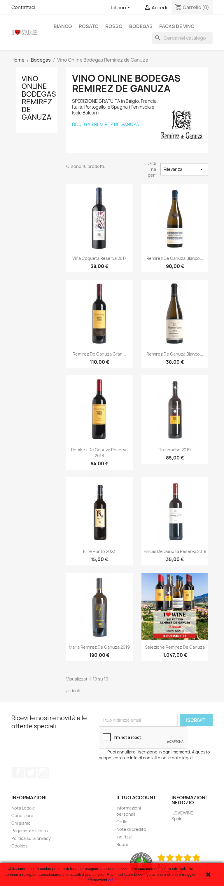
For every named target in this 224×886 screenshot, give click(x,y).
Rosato (89, 26)
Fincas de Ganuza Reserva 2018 (175, 551)
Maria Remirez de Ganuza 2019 (99, 647)
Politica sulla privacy (31, 838)
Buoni (122, 844)
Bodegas (141, 26)
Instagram (43, 772)
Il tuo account (136, 797)
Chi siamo (21, 823)
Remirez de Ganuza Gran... (99, 354)
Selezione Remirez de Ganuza (175, 647)
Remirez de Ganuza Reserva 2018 (99, 452)
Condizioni (22, 815)
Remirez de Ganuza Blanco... (174, 258)
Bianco (63, 26)
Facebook (18, 772)
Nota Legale (23, 808)
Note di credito (131, 829)
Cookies (19, 846)
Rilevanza (184, 169)
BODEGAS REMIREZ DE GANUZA (105, 124)
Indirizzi (124, 837)
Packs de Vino (177, 26)
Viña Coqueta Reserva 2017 (99, 258)
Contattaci (23, 7)
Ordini (122, 821)
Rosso (114, 26)
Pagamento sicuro (29, 830)
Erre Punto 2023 (99, 551)
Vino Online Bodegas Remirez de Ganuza (39, 98)
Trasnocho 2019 (175, 449)
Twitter (30, 772)
